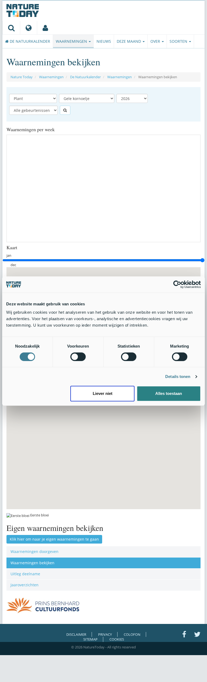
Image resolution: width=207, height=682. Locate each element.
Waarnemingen (72, 41)
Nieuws (103, 41)
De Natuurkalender (29, 41)
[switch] (78, 356)
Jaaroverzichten (25, 584)
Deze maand (129, 41)
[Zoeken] (11, 27)
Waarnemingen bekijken (32, 562)
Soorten (179, 41)
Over (155, 41)
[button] (145, 410)
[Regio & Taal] (28, 27)
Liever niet (102, 393)
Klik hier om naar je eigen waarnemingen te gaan (54, 539)
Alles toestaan (168, 393)
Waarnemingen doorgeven (34, 551)
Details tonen (177, 376)
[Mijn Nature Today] (45, 27)
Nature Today (22, 76)
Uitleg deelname (25, 573)
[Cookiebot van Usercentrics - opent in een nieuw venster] (177, 284)
